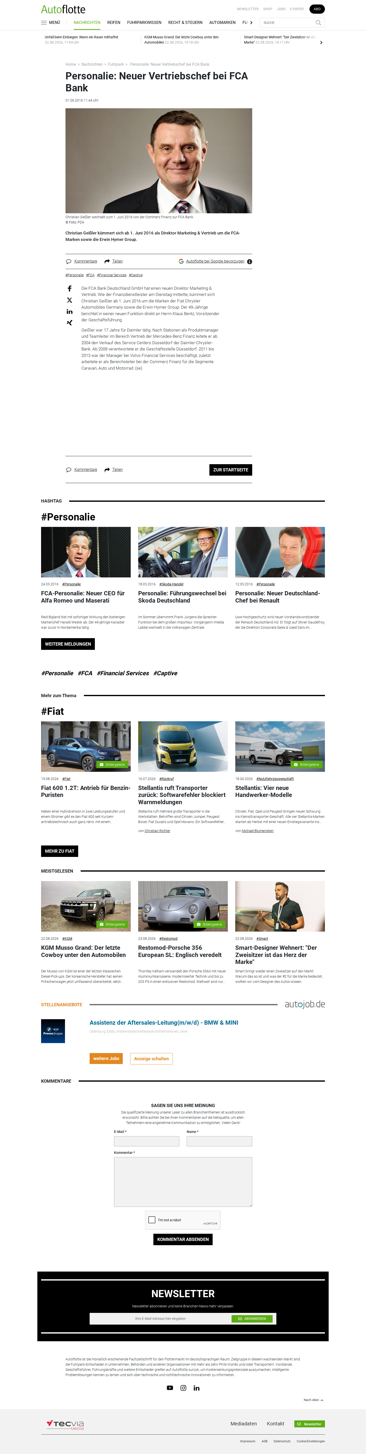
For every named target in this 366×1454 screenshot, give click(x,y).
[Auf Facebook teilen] (69, 288)
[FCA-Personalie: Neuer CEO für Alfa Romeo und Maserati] (86, 552)
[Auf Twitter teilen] (69, 300)
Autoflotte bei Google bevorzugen (215, 261)
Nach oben (311, 1400)
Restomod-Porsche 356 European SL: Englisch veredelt (180, 951)
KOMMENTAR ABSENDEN (183, 1239)
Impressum (247, 1441)
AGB (264, 1441)
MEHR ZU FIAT (59, 851)
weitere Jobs (106, 1058)
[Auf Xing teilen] (69, 322)
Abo (317, 9)
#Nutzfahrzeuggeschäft (275, 779)
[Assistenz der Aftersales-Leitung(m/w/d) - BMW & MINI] (53, 1031)
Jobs (281, 9)
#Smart (262, 939)
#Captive (165, 673)
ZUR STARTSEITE (230, 469)
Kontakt (275, 1424)
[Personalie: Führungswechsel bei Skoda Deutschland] (183, 552)
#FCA (84, 673)
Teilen (117, 261)
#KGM (67, 939)
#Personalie (68, 517)
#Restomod (168, 939)
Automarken (222, 22)
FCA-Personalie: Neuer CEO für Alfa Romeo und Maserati (83, 597)
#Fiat (52, 711)
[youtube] (170, 1388)
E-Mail (119, 1132)
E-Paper (297, 9)
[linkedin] (196, 1388)
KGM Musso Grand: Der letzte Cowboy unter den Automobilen (83, 951)
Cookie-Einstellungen (311, 1441)
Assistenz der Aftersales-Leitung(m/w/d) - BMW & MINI (164, 1022)
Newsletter (248, 9)
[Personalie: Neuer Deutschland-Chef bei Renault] (280, 552)
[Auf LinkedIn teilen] (69, 311)
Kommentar (123, 1153)
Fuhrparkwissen (144, 22)
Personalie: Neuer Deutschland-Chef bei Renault (277, 597)
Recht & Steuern (185, 22)
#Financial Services (123, 673)
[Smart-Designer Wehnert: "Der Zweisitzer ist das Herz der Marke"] (280, 906)
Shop (267, 9)
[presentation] (321, 42)
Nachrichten (87, 22)
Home (70, 64)
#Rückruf (166, 779)
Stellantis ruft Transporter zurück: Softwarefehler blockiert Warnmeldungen (182, 795)
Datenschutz (282, 1441)
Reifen (113, 22)
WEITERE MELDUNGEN (68, 644)
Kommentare (85, 261)
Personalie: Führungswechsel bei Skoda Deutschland (182, 597)
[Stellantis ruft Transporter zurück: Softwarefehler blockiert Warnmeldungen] (183, 746)
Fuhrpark (116, 64)
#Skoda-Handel (171, 584)
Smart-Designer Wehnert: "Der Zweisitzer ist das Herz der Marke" (276, 955)
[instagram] (183, 1388)
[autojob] (305, 1005)
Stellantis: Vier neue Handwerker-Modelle (263, 791)
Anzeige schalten (151, 1058)
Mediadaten (244, 1424)
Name (191, 1132)
